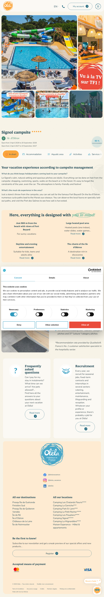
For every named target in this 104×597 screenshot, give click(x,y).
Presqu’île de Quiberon (23, 508)
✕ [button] (100, 580)
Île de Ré (16, 514)
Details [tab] (52, 278)
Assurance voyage (32, 589)
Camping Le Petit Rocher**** (67, 511)
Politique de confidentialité (67, 589)
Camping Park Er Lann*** (65, 508)
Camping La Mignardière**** (67, 521)
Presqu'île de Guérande (23, 502)
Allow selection (52, 325)
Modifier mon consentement (45, 584)
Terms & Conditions (18, 589)
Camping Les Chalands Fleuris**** (69, 502)
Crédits (42, 589)
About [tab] (86, 278)
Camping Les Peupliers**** (66, 514)
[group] (11, 154)
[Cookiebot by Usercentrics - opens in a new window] (90, 270)
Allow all (85, 325)
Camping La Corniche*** (64, 505)
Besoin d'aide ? (91, 581)
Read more (76, 233)
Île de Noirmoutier (21, 524)
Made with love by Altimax (20, 592)
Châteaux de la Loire (22, 521)
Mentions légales (52, 589)
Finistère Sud (18, 505)
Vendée (16, 511)
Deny (19, 325)
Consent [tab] (18, 278)
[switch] (39, 314)
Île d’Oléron (18, 518)
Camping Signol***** (63, 518)
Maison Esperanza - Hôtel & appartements (66, 526)
